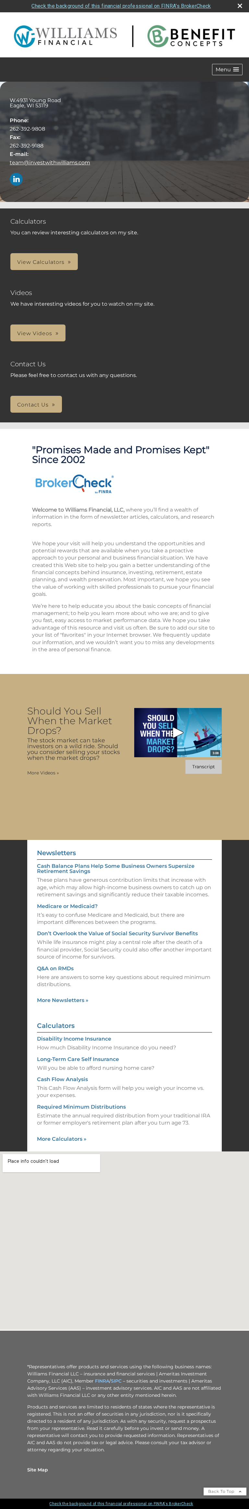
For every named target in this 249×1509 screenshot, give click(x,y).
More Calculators (62, 1139)
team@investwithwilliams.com (50, 162)
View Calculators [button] (41, 262)
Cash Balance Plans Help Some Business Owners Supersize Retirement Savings (116, 868)
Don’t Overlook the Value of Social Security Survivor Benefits (117, 933)
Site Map (37, 1470)
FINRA (102, 1381)
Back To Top (222, 1491)
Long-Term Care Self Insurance (78, 1059)
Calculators (56, 1026)
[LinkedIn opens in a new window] (16, 180)
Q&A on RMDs (55, 968)
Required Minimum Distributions (81, 1107)
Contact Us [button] (33, 405)
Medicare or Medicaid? (67, 906)
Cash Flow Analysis (62, 1079)
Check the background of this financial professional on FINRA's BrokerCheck (121, 6)
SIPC (116, 1381)
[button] (227, 69)
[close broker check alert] (240, 5)
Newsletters (56, 853)
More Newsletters (63, 1000)
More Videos (43, 773)
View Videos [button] (34, 333)
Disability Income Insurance (74, 1039)
